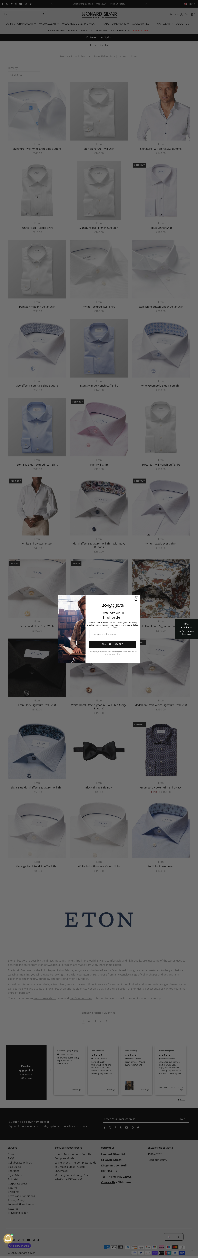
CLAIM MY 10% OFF (112, 644)
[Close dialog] (136, 598)
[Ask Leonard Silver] (8, 1238)
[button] (186, 629)
